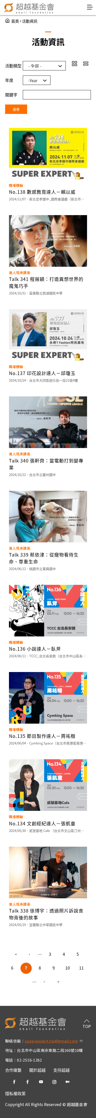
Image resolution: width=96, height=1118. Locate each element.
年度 (9, 80)
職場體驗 (16, 185)
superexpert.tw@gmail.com (53, 1041)
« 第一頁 (16, 954)
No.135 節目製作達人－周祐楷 (42, 736)
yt (41, 1082)
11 (81, 968)
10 (67, 968)
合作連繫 (13, 1070)
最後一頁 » (58, 982)
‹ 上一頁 (29, 954)
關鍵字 (11, 95)
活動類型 (13, 66)
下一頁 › (44, 982)
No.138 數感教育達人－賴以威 (42, 191)
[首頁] (29, 7)
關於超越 (37, 1070)
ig (54, 1082)
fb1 (14, 1082)
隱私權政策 (15, 1093)
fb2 (28, 1082)
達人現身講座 (19, 273)
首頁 (15, 21)
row (86, 63)
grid (74, 63)
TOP (86, 1026)
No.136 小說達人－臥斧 (35, 648)
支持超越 (61, 1070)
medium (67, 1082)
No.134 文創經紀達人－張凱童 (42, 823)
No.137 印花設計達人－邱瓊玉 (42, 373)
